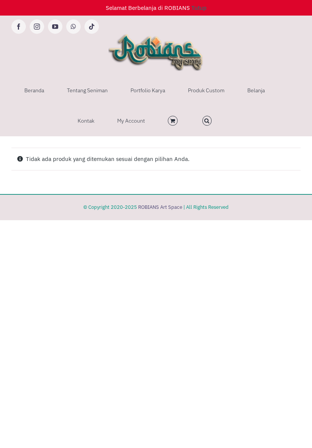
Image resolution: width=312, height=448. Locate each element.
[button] (207, 121)
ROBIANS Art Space (160, 207)
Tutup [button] (199, 7)
